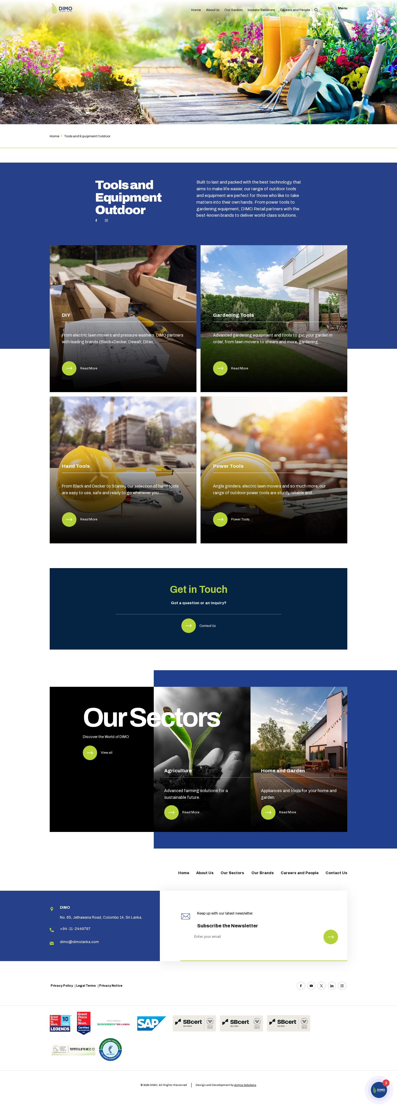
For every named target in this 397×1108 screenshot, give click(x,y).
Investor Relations (261, 10)
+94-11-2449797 (75, 929)
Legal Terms (86, 985)
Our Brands (262, 873)
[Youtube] (311, 986)
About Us (212, 10)
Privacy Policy (62, 985)
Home (196, 10)
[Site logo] (62, 9)
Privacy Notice (110, 985)
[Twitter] (321, 986)
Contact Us (336, 873)
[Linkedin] (332, 986)
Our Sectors (233, 10)
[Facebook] (301, 986)
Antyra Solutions (245, 1084)
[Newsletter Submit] (330, 937)
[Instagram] (342, 986)
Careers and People (295, 10)
